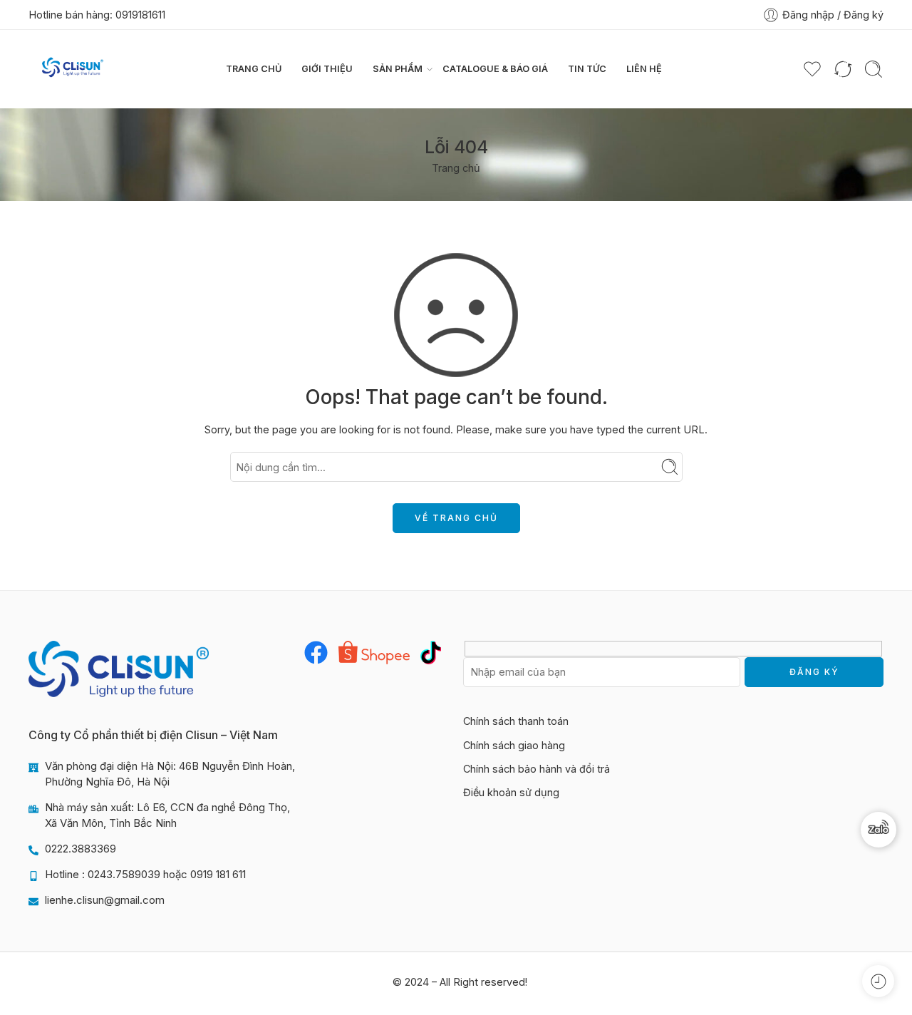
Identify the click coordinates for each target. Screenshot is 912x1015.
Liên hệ (644, 68)
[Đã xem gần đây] (878, 981)
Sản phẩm (398, 68)
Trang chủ (253, 68)
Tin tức (587, 68)
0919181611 (140, 15)
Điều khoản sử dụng (511, 792)
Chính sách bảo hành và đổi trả (536, 769)
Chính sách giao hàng (514, 745)
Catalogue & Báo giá (495, 68)
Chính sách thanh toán (516, 721)
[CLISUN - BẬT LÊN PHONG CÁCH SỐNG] (72, 69)
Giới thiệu (327, 68)
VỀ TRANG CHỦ (456, 517)
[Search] (874, 69)
